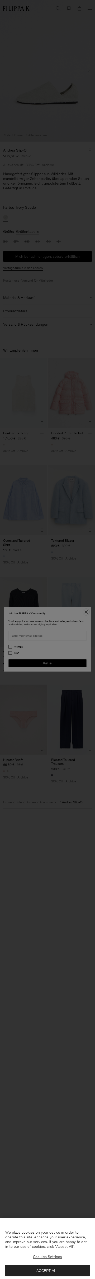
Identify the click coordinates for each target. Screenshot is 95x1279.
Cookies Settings (47, 1256)
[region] (47, 1248)
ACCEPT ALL (47, 1270)
